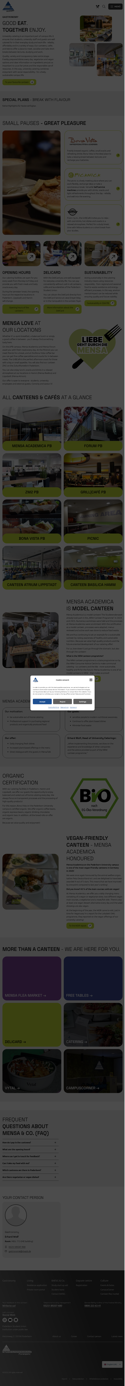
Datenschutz (64, 707)
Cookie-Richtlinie (53, 707)
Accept (42, 701)
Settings (82, 701)
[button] (91, 680)
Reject (62, 701)
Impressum (73, 707)
